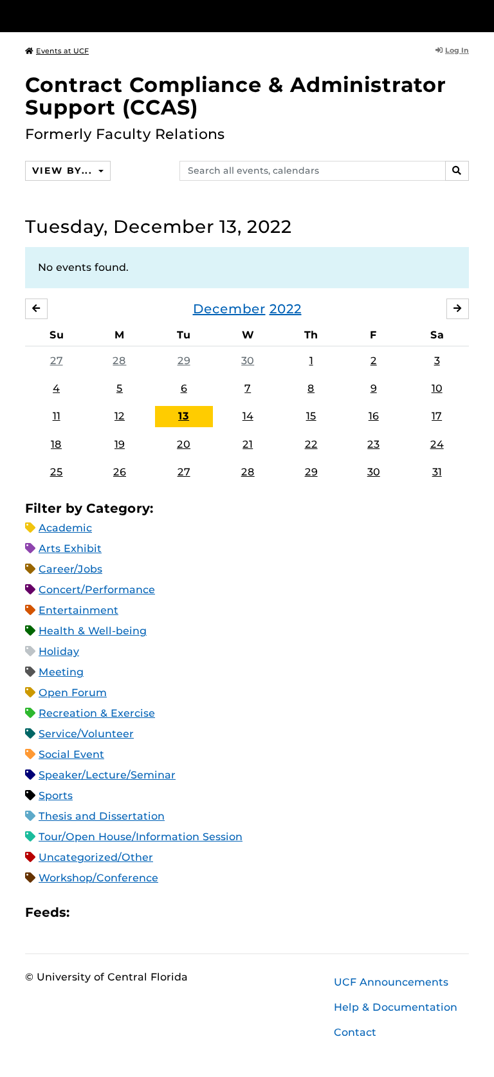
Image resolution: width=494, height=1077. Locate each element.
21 (247, 444)
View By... (63, 170)
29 (184, 360)
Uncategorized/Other (96, 857)
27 (56, 360)
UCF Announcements (391, 982)
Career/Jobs (70, 569)
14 (247, 416)
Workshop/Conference (98, 878)
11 (56, 416)
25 (56, 472)
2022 (286, 309)
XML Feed (152, 912)
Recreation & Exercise (97, 713)
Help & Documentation (395, 1007)
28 (119, 360)
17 (437, 416)
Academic (65, 528)
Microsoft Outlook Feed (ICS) (108, 912)
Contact (355, 1032)
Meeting (61, 672)
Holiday (59, 651)
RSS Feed (130, 912)
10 (437, 388)
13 (183, 416)
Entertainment (78, 610)
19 (119, 444)
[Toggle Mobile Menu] (465, 15)
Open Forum (73, 692)
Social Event (71, 754)
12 (119, 416)
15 (311, 416)
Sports (56, 795)
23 (373, 444)
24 (437, 444)
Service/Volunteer (86, 734)
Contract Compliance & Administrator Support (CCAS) (235, 96)
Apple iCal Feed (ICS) (86, 912)
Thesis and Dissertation (102, 816)
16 (374, 416)
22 (311, 444)
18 (56, 444)
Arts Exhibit (70, 548)
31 (437, 472)
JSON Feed (174, 912)
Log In (457, 50)
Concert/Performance (97, 590)
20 (183, 444)
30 (247, 360)
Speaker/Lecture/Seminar (107, 775)
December (229, 309)
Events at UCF (62, 50)
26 (119, 472)
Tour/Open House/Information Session (140, 837)
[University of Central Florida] (110, 16)
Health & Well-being (93, 631)
